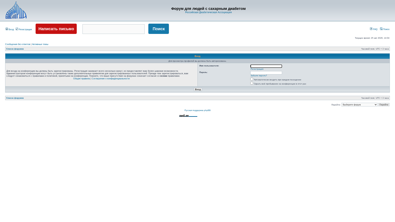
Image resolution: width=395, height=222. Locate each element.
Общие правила (81, 78)
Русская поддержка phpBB (198, 110)
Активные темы (40, 44)
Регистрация (25, 29)
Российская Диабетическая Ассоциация (208, 12)
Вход (11, 29)
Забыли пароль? (259, 75)
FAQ (375, 29)
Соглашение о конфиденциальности (111, 78)
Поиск (385, 29)
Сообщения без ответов (17, 44)
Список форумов (15, 49)
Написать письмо (56, 29)
